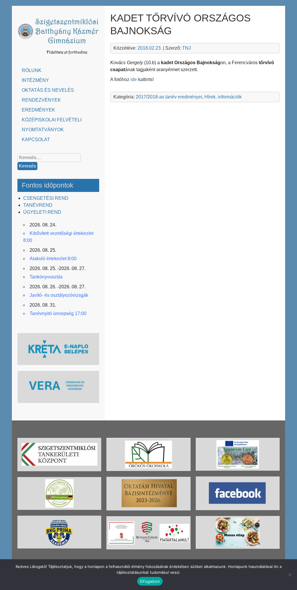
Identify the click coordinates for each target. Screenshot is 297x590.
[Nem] (290, 575)
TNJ (186, 48)
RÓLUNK (31, 70)
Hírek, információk (223, 96)
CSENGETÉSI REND (45, 198)
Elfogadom (150, 581)
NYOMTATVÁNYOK (43, 129)
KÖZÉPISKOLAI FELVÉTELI (52, 119)
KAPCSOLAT (36, 139)
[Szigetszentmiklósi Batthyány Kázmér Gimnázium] (58, 56)
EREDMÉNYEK (38, 109)
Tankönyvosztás (46, 276)
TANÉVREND (37, 205)
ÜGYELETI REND (42, 212)
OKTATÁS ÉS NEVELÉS (48, 90)
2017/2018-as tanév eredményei (169, 96)
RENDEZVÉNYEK (41, 100)
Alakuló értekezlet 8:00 (53, 258)
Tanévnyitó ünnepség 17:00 (58, 313)
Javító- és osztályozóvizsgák (59, 295)
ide (134, 79)
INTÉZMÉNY (35, 80)
